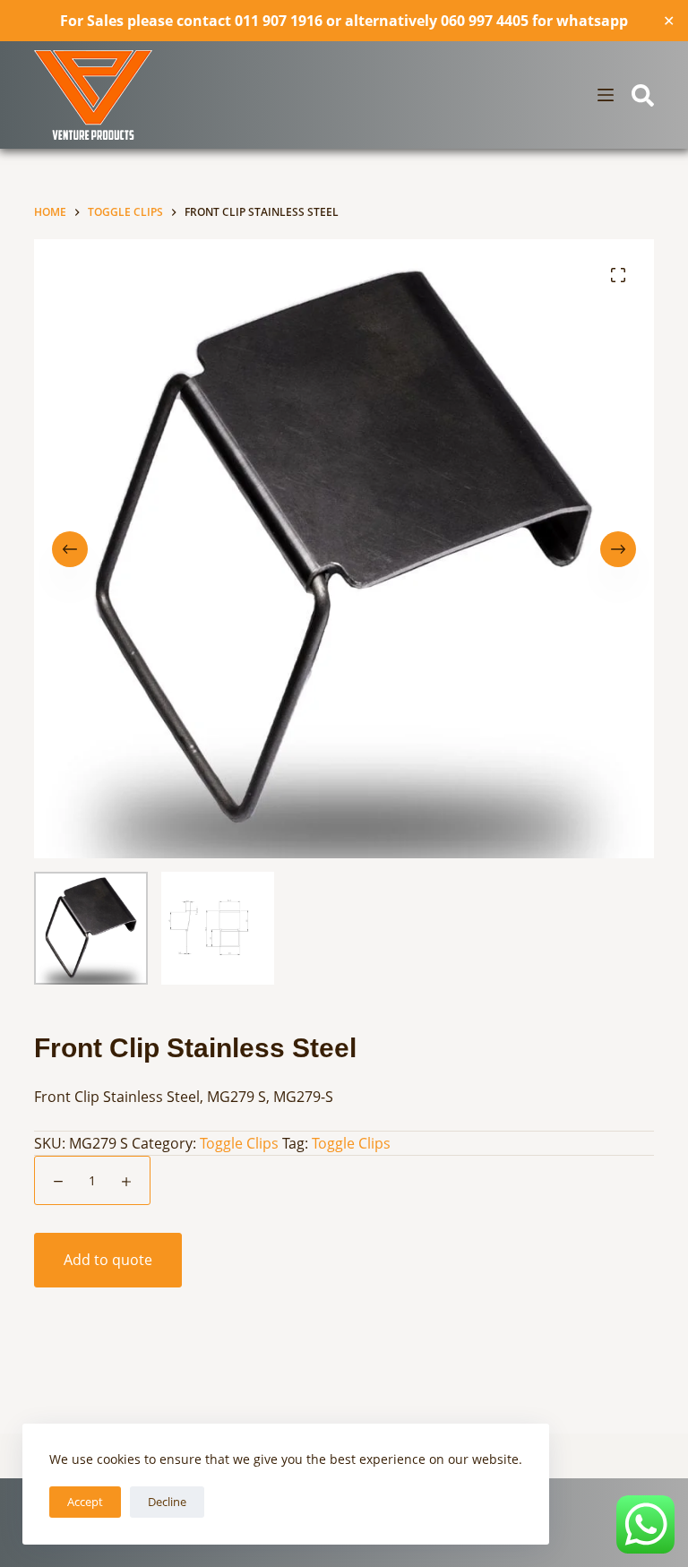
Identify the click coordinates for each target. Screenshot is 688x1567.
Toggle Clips (239, 1143)
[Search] (643, 95)
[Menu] (606, 95)
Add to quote (108, 1260)
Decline (167, 1502)
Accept (85, 1502)
